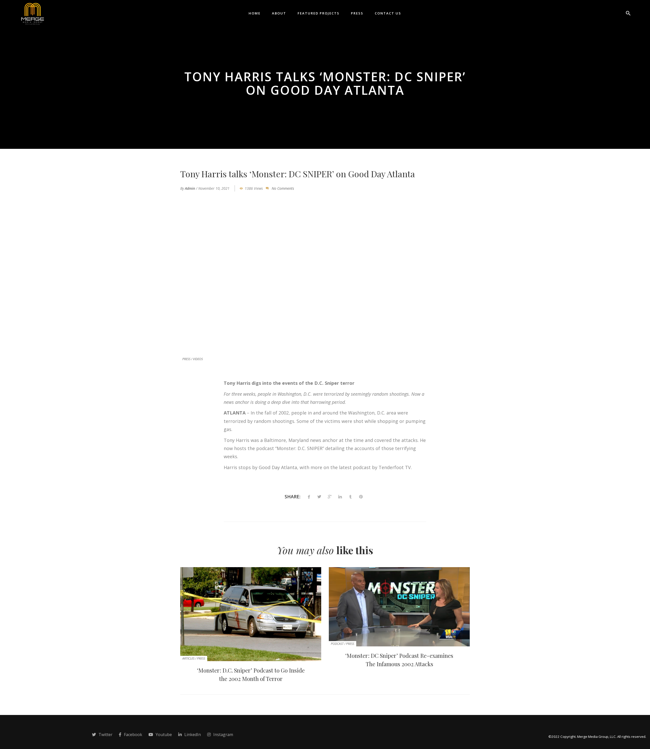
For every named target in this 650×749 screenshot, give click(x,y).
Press (357, 13)
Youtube (164, 734)
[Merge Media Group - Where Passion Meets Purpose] (32, 13)
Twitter (105, 734)
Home (255, 13)
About (279, 13)
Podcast (337, 644)
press (186, 359)
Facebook (133, 734)
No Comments (283, 188)
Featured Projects (318, 13)
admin (190, 188)
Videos (198, 359)
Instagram (223, 734)
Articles (188, 658)
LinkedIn (192, 734)
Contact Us (388, 13)
